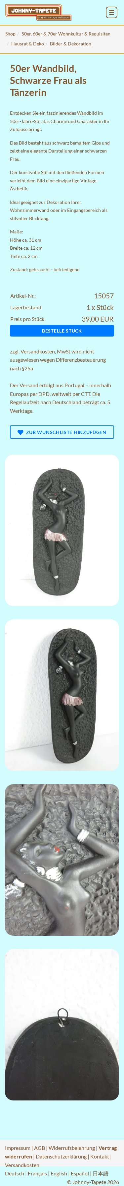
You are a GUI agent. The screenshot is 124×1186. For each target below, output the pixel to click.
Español (80, 1173)
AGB (39, 1148)
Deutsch (14, 1173)
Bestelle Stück (62, 331)
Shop (10, 33)
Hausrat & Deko (27, 43)
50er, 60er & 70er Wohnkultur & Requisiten (65, 33)
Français (37, 1173)
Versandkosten (38, 351)
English (59, 1173)
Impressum (17, 1148)
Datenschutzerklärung (61, 1156)
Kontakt (99, 1156)
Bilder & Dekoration (70, 43)
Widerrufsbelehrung (72, 1148)
